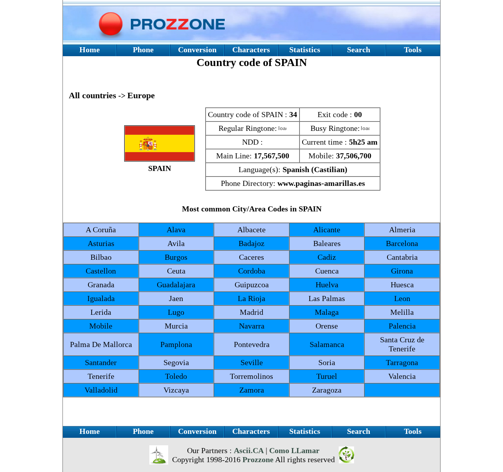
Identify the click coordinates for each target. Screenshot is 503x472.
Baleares (327, 243)
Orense (327, 325)
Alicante (326, 229)
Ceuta (176, 270)
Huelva (327, 284)
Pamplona (176, 344)
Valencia (402, 376)
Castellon (101, 270)
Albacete (251, 229)
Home (89, 49)
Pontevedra (252, 344)
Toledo (176, 376)
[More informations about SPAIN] (159, 158)
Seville (251, 362)
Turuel (326, 376)
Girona (402, 270)
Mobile (100, 325)
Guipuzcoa (252, 284)
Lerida (100, 312)
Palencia (402, 325)
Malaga (327, 312)
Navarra (251, 325)
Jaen (176, 298)
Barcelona (402, 243)
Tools (413, 49)
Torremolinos (251, 376)
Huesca (402, 284)
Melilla (402, 312)
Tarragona (402, 362)
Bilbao (101, 257)
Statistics (304, 49)
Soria (326, 362)
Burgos (176, 257)
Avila (176, 243)
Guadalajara (176, 284)
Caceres (251, 257)
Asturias (101, 243)
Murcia (176, 325)
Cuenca (327, 270)
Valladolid (100, 390)
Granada (101, 284)
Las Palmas (326, 298)
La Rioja (251, 298)
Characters (251, 49)
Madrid (251, 312)
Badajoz (251, 243)
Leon (402, 298)
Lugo (176, 312)
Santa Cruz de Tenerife (402, 344)
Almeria (402, 229)
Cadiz (327, 257)
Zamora (251, 390)
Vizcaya (176, 390)
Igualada (101, 298)
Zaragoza (326, 390)
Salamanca (327, 344)
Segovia (176, 362)
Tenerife (101, 376)
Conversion (197, 49)
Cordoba (251, 270)
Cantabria (402, 257)
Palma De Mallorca (101, 344)
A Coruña (101, 229)
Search (358, 49)
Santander (101, 362)
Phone (143, 49)
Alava (176, 229)
